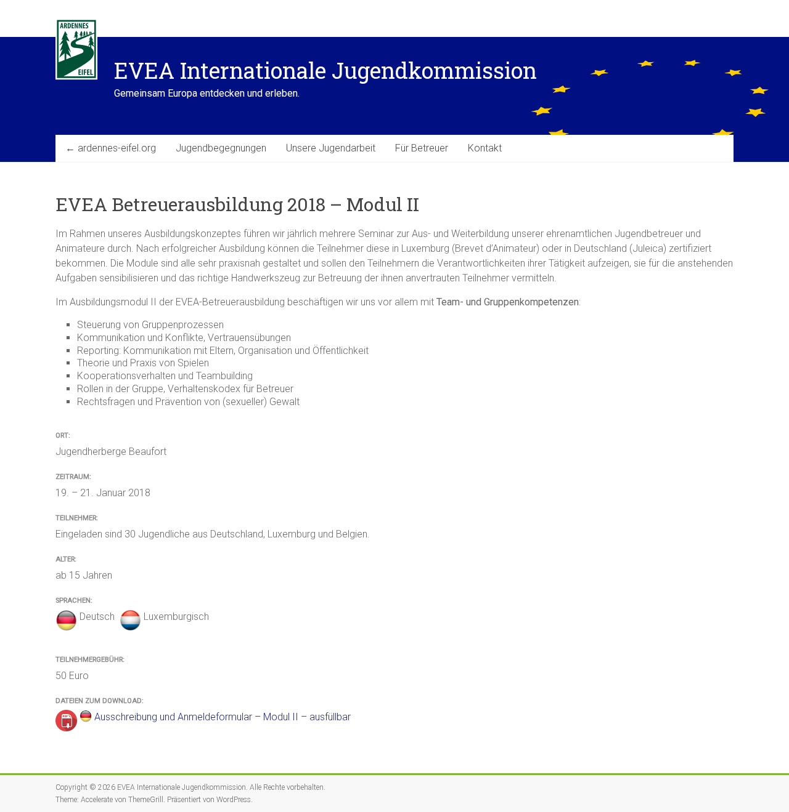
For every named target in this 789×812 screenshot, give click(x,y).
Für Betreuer (421, 148)
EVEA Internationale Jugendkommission (325, 70)
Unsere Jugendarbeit (330, 148)
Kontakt (485, 148)
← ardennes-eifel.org (110, 148)
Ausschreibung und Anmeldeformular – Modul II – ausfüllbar (222, 717)
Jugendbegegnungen (221, 148)
